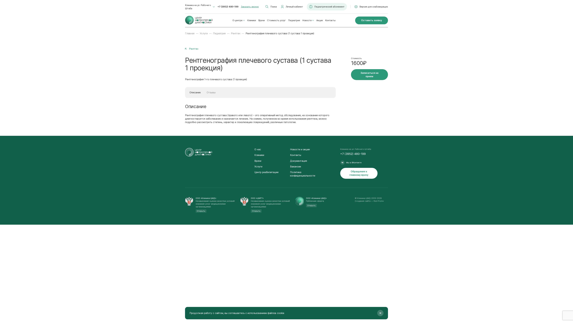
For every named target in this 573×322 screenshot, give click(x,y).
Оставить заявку (371, 20)
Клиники (251, 20)
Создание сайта (363, 201)
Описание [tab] (195, 92)
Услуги (204, 33)
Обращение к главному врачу (358, 173)
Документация (298, 160)
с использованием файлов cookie (264, 313)
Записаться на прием (369, 74)
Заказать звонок (250, 6)
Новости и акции (300, 149)
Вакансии (295, 166)
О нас (257, 149)
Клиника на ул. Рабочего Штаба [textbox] (198, 7)
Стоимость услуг (276, 20)
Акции (319, 20)
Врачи (261, 20)
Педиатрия (294, 20)
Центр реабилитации (266, 172)
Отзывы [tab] (211, 92)
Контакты (330, 20)
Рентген (235, 33)
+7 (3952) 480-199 (228, 6)
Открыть (201, 211)
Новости (307, 20)
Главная (189, 33)
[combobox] (200, 7)
